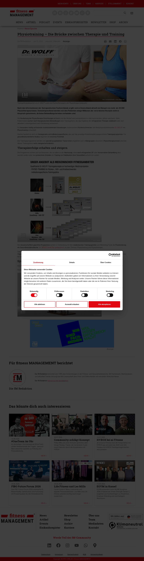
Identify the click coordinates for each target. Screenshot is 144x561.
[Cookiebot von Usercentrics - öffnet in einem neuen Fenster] (110, 255)
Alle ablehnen (39, 304)
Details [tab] (72, 262)
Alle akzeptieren (104, 304)
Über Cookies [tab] (105, 262)
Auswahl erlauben (72, 304)
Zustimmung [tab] (38, 262)
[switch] (59, 295)
